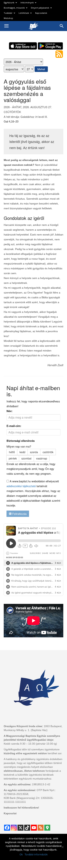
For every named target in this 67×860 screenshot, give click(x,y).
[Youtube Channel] (34, 828)
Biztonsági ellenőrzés (21, 441)
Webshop (8, 18)
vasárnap (41, 458)
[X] (20, 828)
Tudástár (8, 13)
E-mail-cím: (14, 426)
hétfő (12, 452)
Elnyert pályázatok (40, 7)
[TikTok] (27, 828)
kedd (22, 452)
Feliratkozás (19, 514)
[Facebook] (7, 828)
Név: (9, 411)
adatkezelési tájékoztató (21, 486)
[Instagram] (14, 828)
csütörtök (48, 452)
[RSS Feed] (41, 828)
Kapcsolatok (41, 13)
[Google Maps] (47, 828)
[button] (62, 26)
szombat (26, 458)
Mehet (41, 69)
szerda (34, 452)
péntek (13, 458)
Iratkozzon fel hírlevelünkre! (21, 807)
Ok (21, 854)
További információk (36, 854)
